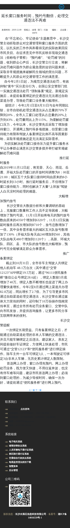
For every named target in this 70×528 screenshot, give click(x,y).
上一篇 (32, 390)
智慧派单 (13, 466)
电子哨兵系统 (15, 441)
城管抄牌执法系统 (18, 445)
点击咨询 (25, 409)
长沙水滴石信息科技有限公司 (30, 514)
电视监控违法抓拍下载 (20, 462)
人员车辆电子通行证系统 (21, 449)
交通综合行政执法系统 (20, 458)
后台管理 (13, 470)
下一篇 (38, 390)
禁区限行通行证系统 (19, 454)
